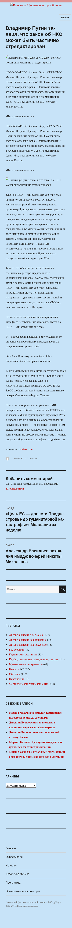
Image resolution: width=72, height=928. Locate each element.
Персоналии (16, 679)
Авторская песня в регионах (26, 635)
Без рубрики (16, 649)
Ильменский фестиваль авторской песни (25, 902)
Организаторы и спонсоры (23, 891)
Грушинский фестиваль (23, 654)
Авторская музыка (17, 874)
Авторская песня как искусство (28, 644)
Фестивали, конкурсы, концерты (28, 684)
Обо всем (14, 674)
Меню (65, 17)
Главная (11, 848)
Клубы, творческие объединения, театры (33, 659)
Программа (13, 882)
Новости (33, 458)
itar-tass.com (26, 449)
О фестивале (14, 857)
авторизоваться (15, 488)
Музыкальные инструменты (26, 664)
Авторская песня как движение (27, 639)
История (11, 865)
